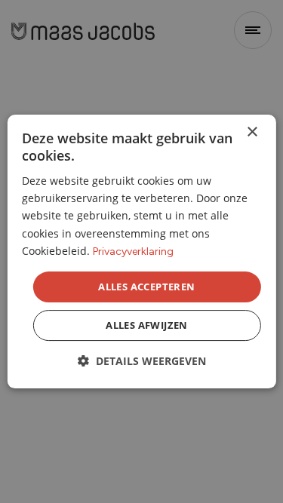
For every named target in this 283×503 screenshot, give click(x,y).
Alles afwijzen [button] (147, 325)
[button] (142, 361)
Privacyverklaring (133, 251)
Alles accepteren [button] (146, 286)
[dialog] (141, 252)
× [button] (251, 132)
